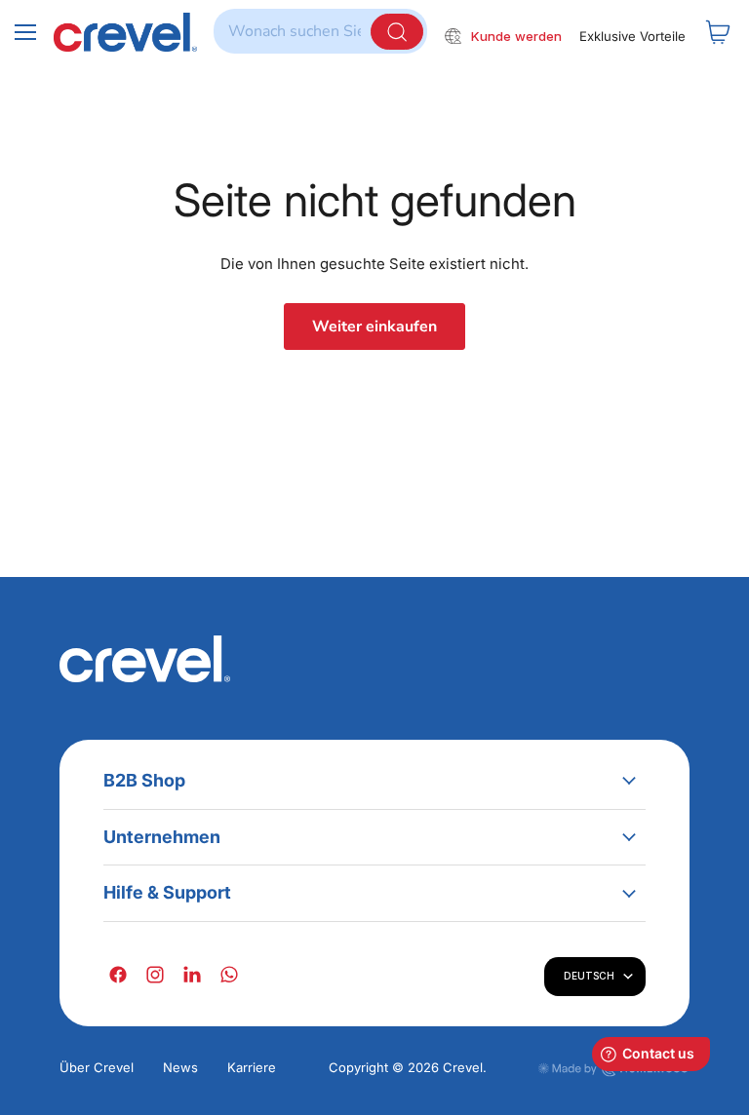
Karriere (251, 1067)
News (180, 1067)
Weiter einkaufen (374, 326)
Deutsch (589, 975)
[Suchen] (397, 32)
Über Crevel (96, 1067)
